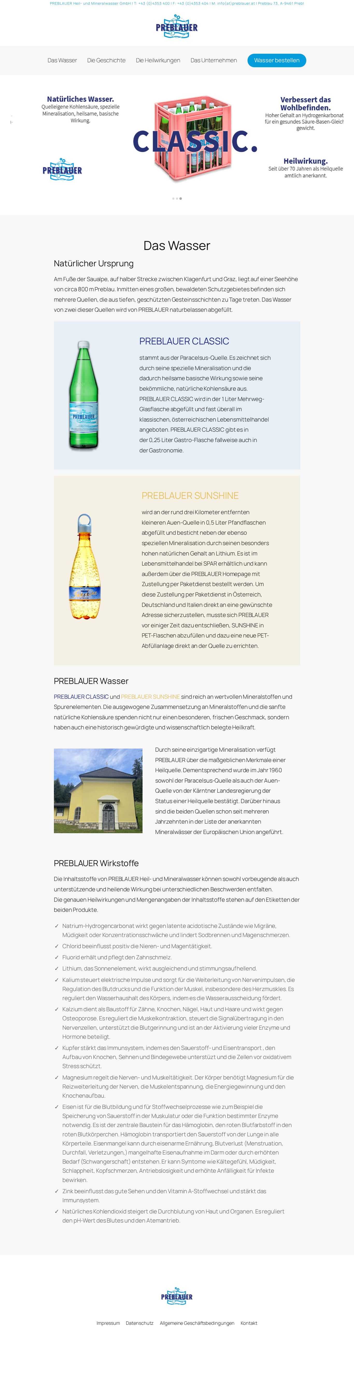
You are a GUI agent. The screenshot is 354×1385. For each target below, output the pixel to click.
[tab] (173, 199)
